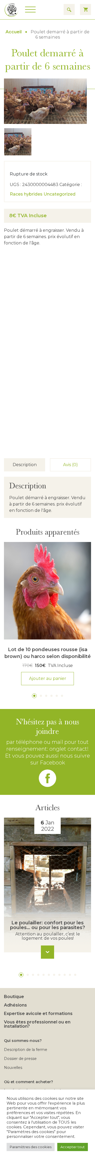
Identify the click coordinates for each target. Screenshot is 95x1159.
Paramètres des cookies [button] (30, 1147)
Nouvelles (13, 1067)
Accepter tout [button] (72, 1147)
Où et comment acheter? (28, 1081)
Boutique (14, 996)
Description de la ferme (25, 1049)
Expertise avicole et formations (38, 1013)
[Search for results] (69, 9)
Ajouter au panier (47, 678)
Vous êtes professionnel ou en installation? (37, 1024)
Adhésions (15, 1005)
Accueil (14, 31)
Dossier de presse (20, 1058)
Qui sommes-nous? (23, 1040)
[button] (34, 695)
